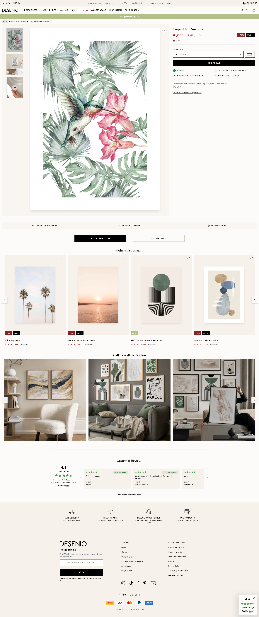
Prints (52, 10)
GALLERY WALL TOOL (100, 238)
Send (81, 572)
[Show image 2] (14, 64)
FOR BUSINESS (132, 10)
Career (124, 552)
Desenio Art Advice (176, 543)
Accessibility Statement (132, 561)
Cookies (172, 561)
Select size (178, 49)
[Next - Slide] (254, 300)
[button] (250, 54)
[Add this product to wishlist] (163, 30)
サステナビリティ (128, 557)
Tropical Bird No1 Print (39, 22)
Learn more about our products (187, 93)
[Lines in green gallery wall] (129, 400)
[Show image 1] (14, 40)
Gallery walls (98, 10)
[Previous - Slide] (4, 300)
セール (85, 10)
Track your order (175, 552)
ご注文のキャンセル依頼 (178, 571)
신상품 (43, 10)
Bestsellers (30, 10)
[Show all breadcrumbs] (5, 21)
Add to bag (214, 63)
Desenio (137, 609)
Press (123, 547)
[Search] (242, 10)
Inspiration (115, 10)
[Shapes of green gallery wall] (214, 400)
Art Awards (126, 566)
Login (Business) (128, 571)
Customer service (176, 547)
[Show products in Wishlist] (248, 10)
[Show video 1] (14, 87)
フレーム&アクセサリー (69, 10)
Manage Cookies (175, 575)
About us (125, 543)
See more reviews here (129, 494)
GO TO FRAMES (158, 238)
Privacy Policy (77, 578)
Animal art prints (18, 22)
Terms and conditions (178, 557)
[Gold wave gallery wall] (45, 400)
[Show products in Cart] (254, 10)
